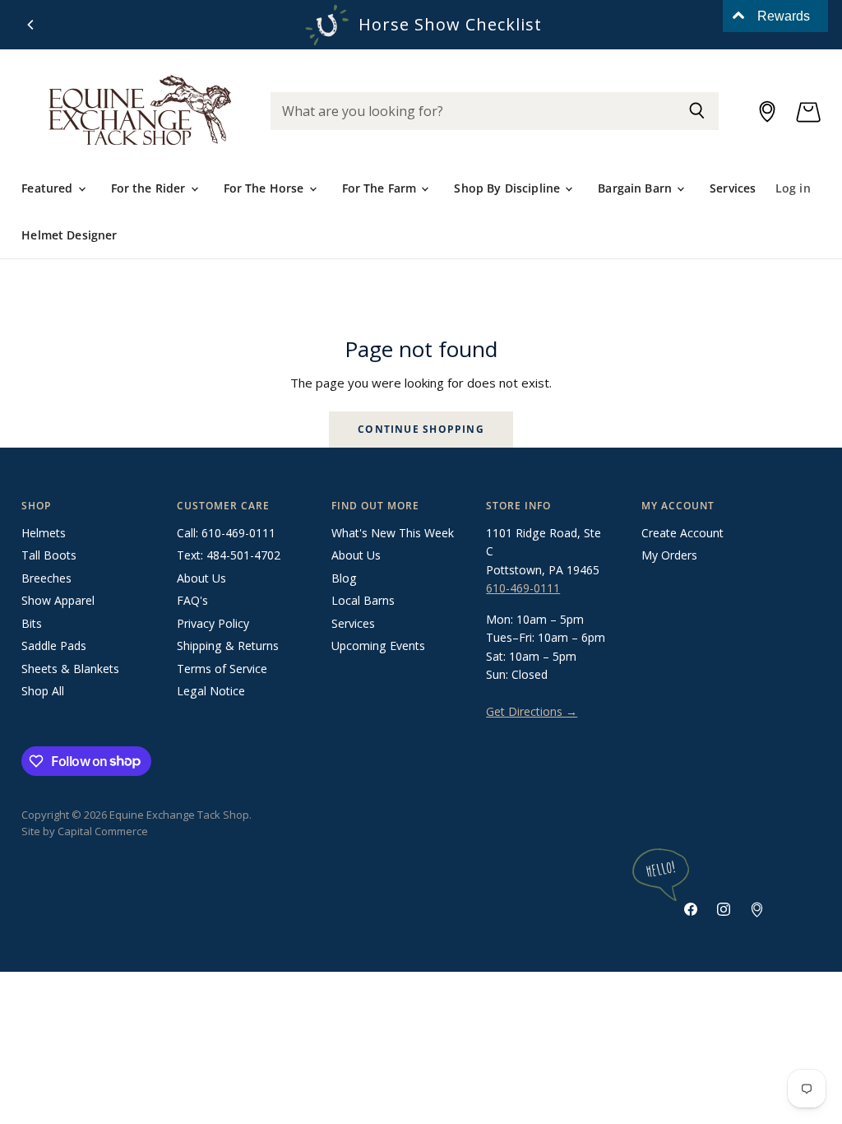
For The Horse (266, 188)
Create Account (682, 533)
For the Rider (150, 188)
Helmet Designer (69, 235)
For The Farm (381, 188)
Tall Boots (48, 555)
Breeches (46, 578)
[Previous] (31, 25)
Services (733, 188)
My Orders (669, 555)
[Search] (697, 111)
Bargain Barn (636, 188)
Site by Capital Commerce (84, 831)
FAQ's (192, 600)
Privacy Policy (213, 623)
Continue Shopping (421, 429)
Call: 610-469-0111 (226, 533)
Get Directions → (531, 711)
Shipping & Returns (228, 645)
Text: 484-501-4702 (228, 555)
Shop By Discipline (508, 188)
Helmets (43, 533)
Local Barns (363, 600)
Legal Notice (211, 691)
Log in (793, 188)
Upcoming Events (378, 645)
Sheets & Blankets (70, 668)
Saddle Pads (53, 645)
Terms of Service (222, 668)
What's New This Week (392, 533)
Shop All (42, 691)
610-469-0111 (523, 588)
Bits (31, 623)
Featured (48, 188)
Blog (344, 578)
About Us (201, 578)
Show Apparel (58, 600)
